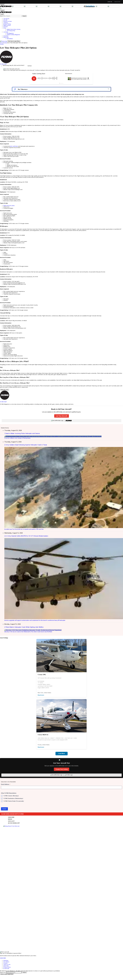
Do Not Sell (6, 968)
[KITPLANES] (66, 6)
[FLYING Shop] (6, 9)
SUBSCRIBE (11, 817)
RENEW (10, 819)
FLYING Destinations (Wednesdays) (13, 798)
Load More (61, 753)
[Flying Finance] (102, 6)
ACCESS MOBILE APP (14, 823)
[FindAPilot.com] (113, 6)
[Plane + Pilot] (78, 6)
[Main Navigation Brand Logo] (6, 12)
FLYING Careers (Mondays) (11, 795)
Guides (5, 42)
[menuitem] (63, 18)
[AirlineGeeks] (30, 6)
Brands (2, 4)
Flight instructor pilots (9, 205)
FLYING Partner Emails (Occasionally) (14, 801)
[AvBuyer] (54, 6)
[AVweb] (42, 6)
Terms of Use (6, 964)
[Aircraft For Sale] (18, 6)
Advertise (5, 960)
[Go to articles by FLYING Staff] (61, 57)
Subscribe (6, 965)
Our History (6, 961)
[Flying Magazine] (6, 6)
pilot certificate (14, 146)
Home (1, 42)
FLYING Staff (3, 64)
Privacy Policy (7, 967)
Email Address (5, 784)
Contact (5, 963)
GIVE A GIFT (11, 821)
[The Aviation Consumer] (90, 6)
